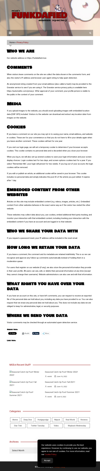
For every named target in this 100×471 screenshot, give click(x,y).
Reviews (84, 420)
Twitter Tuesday (38, 426)
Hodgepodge (43, 420)
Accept (47, 460)
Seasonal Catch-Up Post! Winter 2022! (61, 372)
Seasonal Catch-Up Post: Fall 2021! (60, 382)
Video (56, 426)
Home (12, 42)
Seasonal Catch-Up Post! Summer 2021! (62, 392)
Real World (70, 420)
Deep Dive (28, 420)
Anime (15, 420)
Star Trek (18, 426)
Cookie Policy (50, 454)
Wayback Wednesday (77, 426)
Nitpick (57, 420)
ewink (49, 376)
